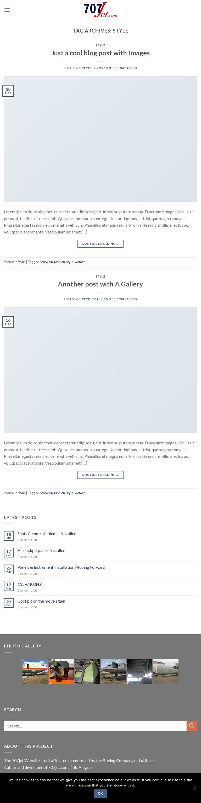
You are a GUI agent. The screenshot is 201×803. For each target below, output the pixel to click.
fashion (59, 262)
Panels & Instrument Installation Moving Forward (61, 567)
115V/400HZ (30, 584)
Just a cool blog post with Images (100, 53)
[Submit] (192, 726)
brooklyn (46, 262)
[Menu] (7, 9)
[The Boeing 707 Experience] (100, 10)
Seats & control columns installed (47, 533)
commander (126, 68)
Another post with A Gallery (100, 284)
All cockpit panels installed (41, 550)
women (80, 262)
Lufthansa (148, 760)
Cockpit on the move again (41, 600)
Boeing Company (118, 760)
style (69, 262)
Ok (100, 793)
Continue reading (100, 244)
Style (100, 45)
